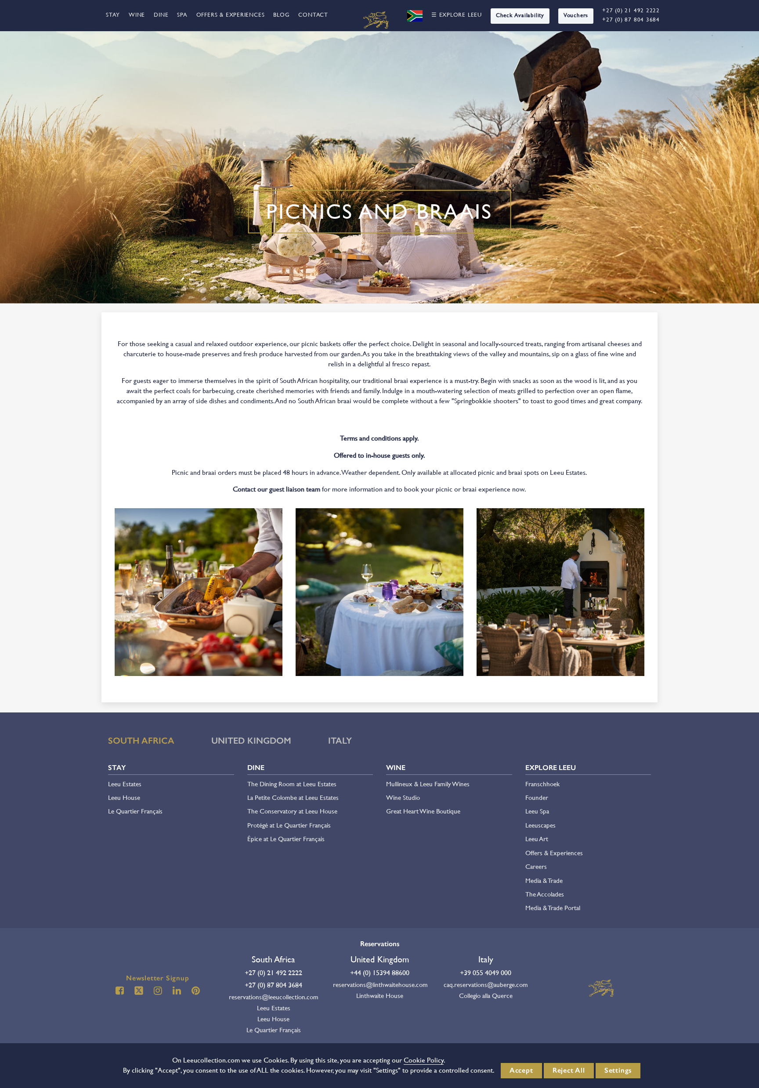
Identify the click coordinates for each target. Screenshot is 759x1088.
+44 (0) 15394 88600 (379, 973)
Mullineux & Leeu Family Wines (428, 784)
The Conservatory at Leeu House (292, 811)
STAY (113, 14)
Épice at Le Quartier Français (286, 838)
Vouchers (576, 15)
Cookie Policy (424, 1060)
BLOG (281, 14)
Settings (618, 1070)
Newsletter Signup (157, 978)
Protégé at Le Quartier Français (289, 825)
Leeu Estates (124, 784)
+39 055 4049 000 (485, 973)
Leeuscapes (540, 825)
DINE (161, 14)
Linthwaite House (379, 995)
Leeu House (124, 797)
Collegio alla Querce (486, 995)
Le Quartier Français (135, 811)
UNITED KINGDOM (251, 740)
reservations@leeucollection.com (273, 997)
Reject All (569, 1070)
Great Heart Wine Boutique (423, 811)
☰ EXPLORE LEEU (456, 14)
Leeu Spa (537, 811)
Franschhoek (542, 784)
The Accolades (544, 894)
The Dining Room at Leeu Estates (291, 784)
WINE (137, 14)
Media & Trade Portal (552, 907)
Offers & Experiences (554, 853)
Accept (521, 1070)
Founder (536, 797)
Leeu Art (536, 838)
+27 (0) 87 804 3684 (631, 19)
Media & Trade (544, 880)
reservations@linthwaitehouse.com (379, 984)
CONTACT (313, 14)
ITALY (340, 740)
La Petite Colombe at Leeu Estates (293, 797)
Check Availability (520, 15)
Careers (536, 866)
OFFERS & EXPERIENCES (230, 14)
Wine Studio (403, 797)
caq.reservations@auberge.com (486, 984)
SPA (182, 14)
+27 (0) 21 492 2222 (631, 10)
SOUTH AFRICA (141, 740)
